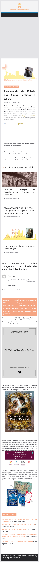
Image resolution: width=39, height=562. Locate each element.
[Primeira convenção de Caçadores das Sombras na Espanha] (19, 173)
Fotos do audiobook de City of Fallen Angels (19, 247)
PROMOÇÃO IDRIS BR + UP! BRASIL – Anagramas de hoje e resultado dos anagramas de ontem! (19, 210)
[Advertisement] (19, 38)
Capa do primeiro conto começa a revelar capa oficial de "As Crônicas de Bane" (20, 153)
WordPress (16, 558)
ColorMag (5, 558)
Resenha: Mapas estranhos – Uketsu (14, 529)
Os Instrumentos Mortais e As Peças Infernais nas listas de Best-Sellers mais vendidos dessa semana (18, 160)
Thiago (20, 103)
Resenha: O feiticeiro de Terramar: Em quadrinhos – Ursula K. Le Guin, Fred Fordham (19, 536)
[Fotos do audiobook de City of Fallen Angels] (19, 224)
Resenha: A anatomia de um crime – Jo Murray (18, 524)
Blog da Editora (28, 116)
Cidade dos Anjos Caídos (11, 86)
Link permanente (31, 280)
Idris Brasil (22, 556)
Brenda (11, 276)
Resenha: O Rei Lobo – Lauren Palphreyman (17, 542)
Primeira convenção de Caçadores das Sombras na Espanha (19, 192)
